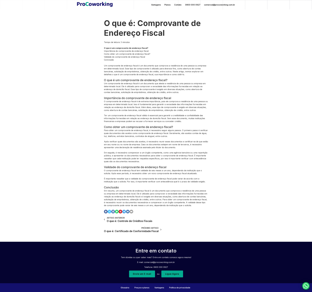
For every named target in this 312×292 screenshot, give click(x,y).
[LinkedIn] (113, 211)
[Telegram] (124, 211)
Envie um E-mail (142, 274)
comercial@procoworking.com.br (219, 5)
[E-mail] (131, 211)
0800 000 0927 (192, 5)
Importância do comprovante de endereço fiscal (126, 51)
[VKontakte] (128, 211)
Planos (167, 5)
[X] (109, 211)
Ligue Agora (172, 274)
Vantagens (156, 5)
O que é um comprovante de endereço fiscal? (126, 48)
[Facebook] (106, 211)
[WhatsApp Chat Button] (306, 286)
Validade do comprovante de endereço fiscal (124, 57)
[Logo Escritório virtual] (95, 5)
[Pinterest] (120, 211)
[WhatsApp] (117, 211)
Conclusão (109, 60)
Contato (177, 5)
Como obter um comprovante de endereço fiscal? (127, 54)
